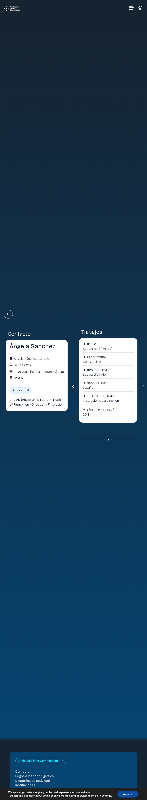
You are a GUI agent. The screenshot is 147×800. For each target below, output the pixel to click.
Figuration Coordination (101, 401)
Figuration (56, 404)
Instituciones (25, 785)
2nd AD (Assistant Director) (30, 400)
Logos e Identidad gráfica (34, 776)
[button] (72, 386)
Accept (127, 794)
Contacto (22, 772)
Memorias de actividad (32, 781)
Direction (38, 404)
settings (106, 795)
